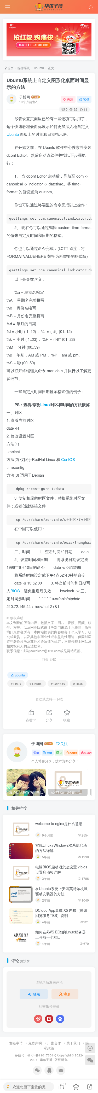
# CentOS (58, 683)
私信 (86, 99)
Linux (45, 404)
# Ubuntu (36, 683)
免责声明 (35, 1043)
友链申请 (16, 1043)
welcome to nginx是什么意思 (58, 823)
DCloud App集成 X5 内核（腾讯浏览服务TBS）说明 (61, 913)
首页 (10, 68)
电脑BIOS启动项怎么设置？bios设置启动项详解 (61, 869)
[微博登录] (38, 1019)
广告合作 (54, 1043)
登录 (36, 994)
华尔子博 (46, 1059)
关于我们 (73, 1043)
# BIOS (78, 683)
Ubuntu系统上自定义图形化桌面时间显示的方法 (48, 83)
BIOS (15, 590)
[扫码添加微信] (90, 1060)
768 (49, 752)
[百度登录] (60, 1019)
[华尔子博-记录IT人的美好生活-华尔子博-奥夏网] (49, 6)
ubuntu (39, 68)
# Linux (16, 683)
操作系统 (24, 68)
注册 (67, 994)
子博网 (24, 97)
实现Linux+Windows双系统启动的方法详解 (61, 848)
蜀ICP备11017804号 (41, 1055)
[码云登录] (49, 1019)
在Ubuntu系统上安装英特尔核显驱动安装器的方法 (61, 891)
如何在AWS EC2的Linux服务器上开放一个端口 (60, 934)
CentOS (68, 459)
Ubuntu (13, 134)
